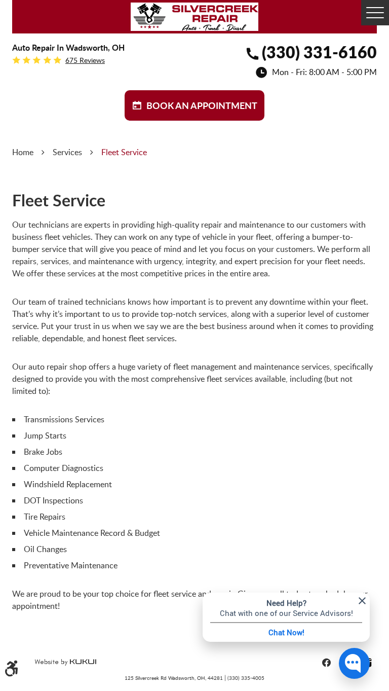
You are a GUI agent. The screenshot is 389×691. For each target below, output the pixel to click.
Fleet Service (124, 152)
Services (67, 152)
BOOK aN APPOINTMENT (201, 105)
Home (22, 152)
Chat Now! (286, 632)
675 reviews (85, 60)
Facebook (326, 662)
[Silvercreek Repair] (194, 16)
